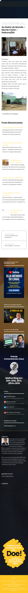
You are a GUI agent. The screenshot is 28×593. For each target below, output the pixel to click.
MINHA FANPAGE (10, 396)
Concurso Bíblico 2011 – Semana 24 (12, 235)
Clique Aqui (16, 86)
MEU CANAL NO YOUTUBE (13, 412)
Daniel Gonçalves (14, 22)
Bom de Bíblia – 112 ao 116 (12, 244)
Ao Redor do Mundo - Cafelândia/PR (12, 177)
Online (10, 426)
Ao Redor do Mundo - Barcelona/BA (12, 127)
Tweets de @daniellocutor (8, 476)
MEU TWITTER (10, 407)
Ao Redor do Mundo (20, 24)
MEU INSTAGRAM (10, 402)
